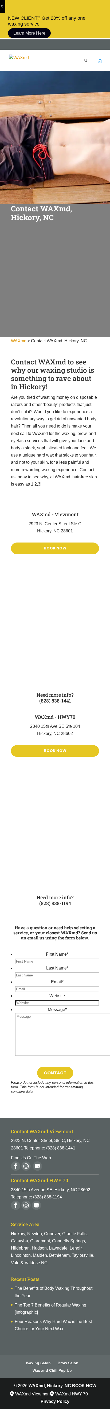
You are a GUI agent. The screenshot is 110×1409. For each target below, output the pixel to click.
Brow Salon (68, 1363)
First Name (57, 954)
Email (57, 982)
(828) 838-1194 (55, 903)
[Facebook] (16, 1168)
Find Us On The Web (31, 1158)
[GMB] (37, 1208)
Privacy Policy (55, 1401)
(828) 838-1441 (55, 700)
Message (57, 1009)
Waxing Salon (38, 1363)
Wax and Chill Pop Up (52, 1370)
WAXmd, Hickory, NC (50, 1385)
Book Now (55, 548)
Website (57, 995)
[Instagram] (26, 1168)
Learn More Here (29, 33)
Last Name (57, 968)
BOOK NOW (84, 1385)
